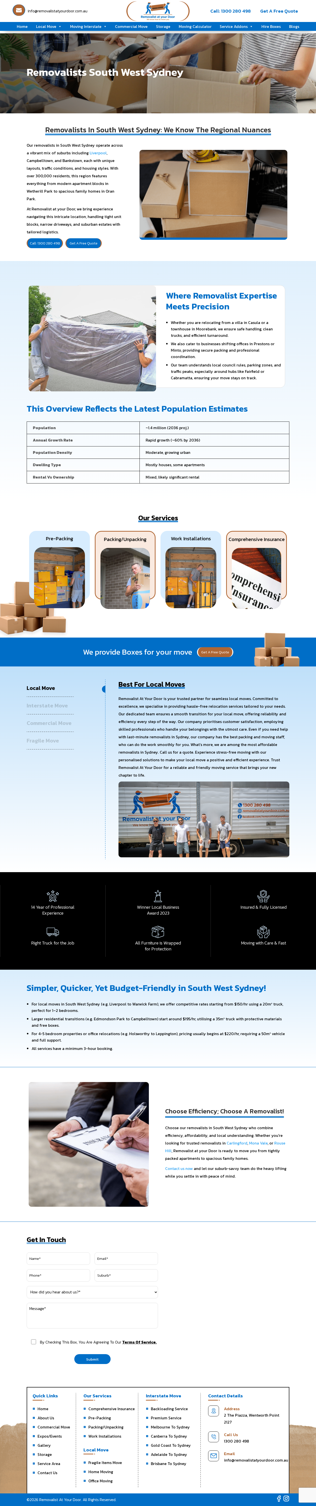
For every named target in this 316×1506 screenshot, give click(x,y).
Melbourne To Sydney (170, 1427)
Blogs (294, 26)
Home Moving (100, 1472)
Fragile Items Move (105, 1463)
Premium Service (166, 1418)
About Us (46, 1418)
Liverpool (98, 153)
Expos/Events (50, 1436)
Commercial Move (131, 26)
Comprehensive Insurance (111, 1409)
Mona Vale (258, 1143)
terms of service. (139, 1342)
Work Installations (104, 1436)
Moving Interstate (85, 26)
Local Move (46, 26)
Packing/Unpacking (105, 1427)
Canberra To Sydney (169, 1436)
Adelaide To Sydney (169, 1454)
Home (22, 26)
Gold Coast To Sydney (171, 1445)
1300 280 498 (236, 1441)
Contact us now (179, 1168)
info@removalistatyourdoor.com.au (256, 1460)
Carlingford (237, 1143)
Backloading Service (169, 1409)
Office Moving (100, 1481)
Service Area (49, 1463)
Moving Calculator (195, 26)
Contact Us (47, 1473)
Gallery (44, 1445)
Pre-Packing (99, 1418)
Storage (163, 26)
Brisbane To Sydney (168, 1463)
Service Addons (234, 26)
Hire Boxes (271, 26)
